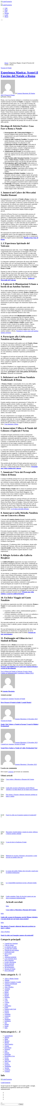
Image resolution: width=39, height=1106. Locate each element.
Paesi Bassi (8, 1047)
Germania (7, 1014)
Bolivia (7, 994)
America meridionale (11, 983)
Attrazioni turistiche (10, 957)
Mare (6, 10)
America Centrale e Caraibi (13, 982)
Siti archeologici (9, 967)
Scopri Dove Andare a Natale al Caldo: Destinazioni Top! (19, 748)
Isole (6, 11)
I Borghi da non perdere (12, 950)
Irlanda (7, 1024)
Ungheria (7, 1069)
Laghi (6, 15)
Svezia (7, 1063)
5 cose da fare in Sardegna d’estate (16, 842)
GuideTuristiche (5, 1082)
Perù (6, 1051)
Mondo (7, 1042)
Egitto (6, 1007)
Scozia (7, 1058)
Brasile (7, 995)
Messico (7, 1041)
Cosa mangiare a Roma (11, 424)
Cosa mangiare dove (11, 959)
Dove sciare (8, 953)
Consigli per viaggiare (7, 698)
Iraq (6, 1022)
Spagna (7, 1059)
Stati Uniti (8, 1061)
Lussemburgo (9, 1036)
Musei (6, 16)
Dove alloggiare (9, 970)
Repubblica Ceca (10, 1056)
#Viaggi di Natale (9, 95)
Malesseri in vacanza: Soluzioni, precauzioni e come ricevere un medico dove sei (21, 856)
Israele (6, 1026)
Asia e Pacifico (5, 931)
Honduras (7, 1019)
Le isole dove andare (11, 948)
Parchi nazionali (9, 964)
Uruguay (7, 1071)
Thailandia (8, 1066)
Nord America (9, 1044)
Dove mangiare (9, 960)
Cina (6, 999)
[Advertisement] (19, 41)
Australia (7, 989)
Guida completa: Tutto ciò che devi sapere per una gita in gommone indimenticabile (21, 897)
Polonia (7, 1053)
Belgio (7, 992)
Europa (7, 1011)
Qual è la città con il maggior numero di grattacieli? (21, 815)
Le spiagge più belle (11, 947)
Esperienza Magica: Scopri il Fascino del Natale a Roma (19, 74)
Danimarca (8, 1006)
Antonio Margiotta (23, 93)
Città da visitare (9, 945)
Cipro (6, 1000)
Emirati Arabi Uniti (10, 1009)
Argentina (8, 985)
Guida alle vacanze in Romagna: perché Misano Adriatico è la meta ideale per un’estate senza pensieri (22, 788)
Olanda (7, 1046)
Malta (6, 1039)
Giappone (7, 1016)
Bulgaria (7, 997)
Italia (7, 906)
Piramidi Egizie (9, 965)
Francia (7, 1012)
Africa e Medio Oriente (11, 978)
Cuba (6, 1004)
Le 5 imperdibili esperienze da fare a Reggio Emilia (21, 883)
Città (6, 8)
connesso (11, 772)
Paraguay (7, 1049)
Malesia (7, 1037)
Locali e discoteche (10, 962)
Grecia (7, 1017)
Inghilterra (8, 1021)
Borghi (7, 13)
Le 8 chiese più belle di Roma (20, 509)
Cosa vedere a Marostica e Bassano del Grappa (20, 779)
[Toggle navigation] (1, 3)
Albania (7, 980)
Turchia (7, 1068)
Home (6, 63)
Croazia (7, 1002)
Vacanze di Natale (6, 68)
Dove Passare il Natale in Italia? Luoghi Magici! (16, 702)
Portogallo (8, 1054)
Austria (7, 990)
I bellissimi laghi (9, 952)
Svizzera (7, 1064)
